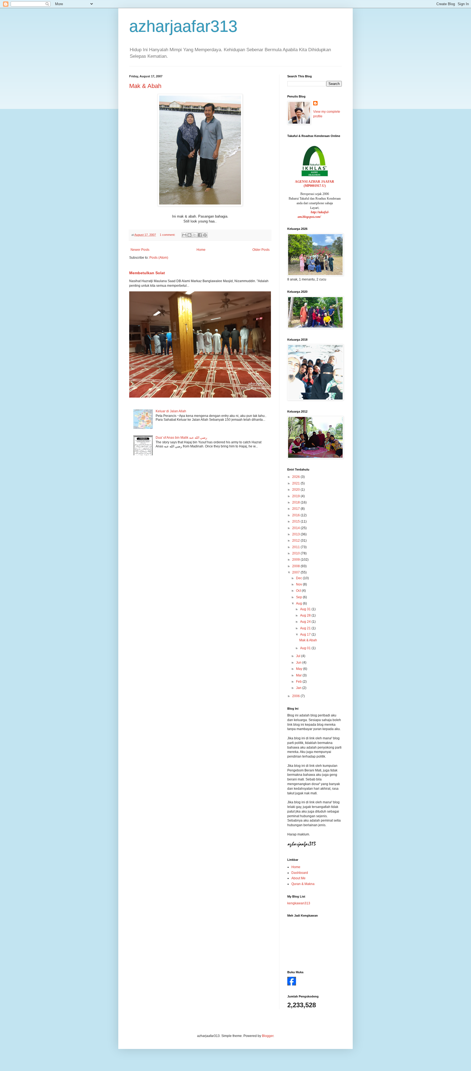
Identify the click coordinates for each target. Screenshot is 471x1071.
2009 (296, 560)
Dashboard (299, 873)
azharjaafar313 (183, 26)
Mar (299, 675)
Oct (299, 591)
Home (201, 250)
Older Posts (261, 250)
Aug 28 (306, 615)
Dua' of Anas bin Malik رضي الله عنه (181, 438)
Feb (299, 682)
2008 (296, 566)
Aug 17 (306, 634)
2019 (296, 496)
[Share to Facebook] (200, 235)
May (299, 669)
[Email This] (184, 235)
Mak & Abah (145, 86)
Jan (299, 688)
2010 (296, 553)
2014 (296, 528)
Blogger (267, 1036)
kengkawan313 (298, 903)
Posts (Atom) (158, 258)
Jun (299, 662)
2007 (296, 572)
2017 (296, 509)
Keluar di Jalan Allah (171, 411)
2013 (296, 534)
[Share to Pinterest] (205, 235)
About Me (298, 878)
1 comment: (168, 234)
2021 (296, 483)
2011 (296, 547)
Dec (299, 578)
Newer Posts (140, 250)
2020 (296, 490)
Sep (299, 597)
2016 (296, 515)
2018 (296, 502)
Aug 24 (306, 622)
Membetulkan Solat (147, 273)
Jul (298, 656)
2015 (296, 521)
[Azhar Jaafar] (291, 984)
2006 (296, 696)
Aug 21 (306, 628)
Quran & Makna (303, 884)
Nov (299, 584)
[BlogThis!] (189, 235)
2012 (296, 540)
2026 (296, 477)
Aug (299, 603)
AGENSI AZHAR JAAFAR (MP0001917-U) (314, 184)
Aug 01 (306, 648)
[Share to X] (194, 235)
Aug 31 (306, 609)
